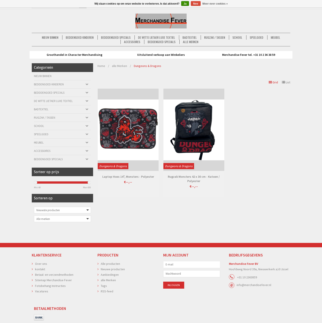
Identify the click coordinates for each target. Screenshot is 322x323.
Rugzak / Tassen (214, 37)
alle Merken (190, 42)
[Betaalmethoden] (39, 317)
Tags (104, 286)
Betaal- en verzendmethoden (54, 275)
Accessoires (132, 42)
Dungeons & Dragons (147, 66)
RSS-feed (107, 291)
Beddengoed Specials (161, 42)
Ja (185, 3)
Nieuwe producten (113, 269)
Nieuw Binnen (50, 37)
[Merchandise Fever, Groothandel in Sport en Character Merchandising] (161, 21)
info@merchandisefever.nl (254, 285)
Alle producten (110, 264)
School (237, 37)
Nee (195, 3)
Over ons (41, 264)
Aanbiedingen (110, 275)
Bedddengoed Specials (116, 37)
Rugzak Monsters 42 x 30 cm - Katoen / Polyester (194, 179)
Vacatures (41, 291)
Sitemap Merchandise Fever (53, 280)
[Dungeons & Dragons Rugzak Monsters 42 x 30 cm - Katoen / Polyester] (193, 130)
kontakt (40, 269)
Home (101, 66)
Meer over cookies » (215, 3)
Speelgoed (256, 37)
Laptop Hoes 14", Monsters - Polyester (128, 177)
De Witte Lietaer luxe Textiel (156, 37)
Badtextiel (189, 37)
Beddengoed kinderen (80, 37)
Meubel (275, 37)
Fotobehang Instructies (50, 286)
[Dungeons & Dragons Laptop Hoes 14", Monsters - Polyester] (128, 130)
